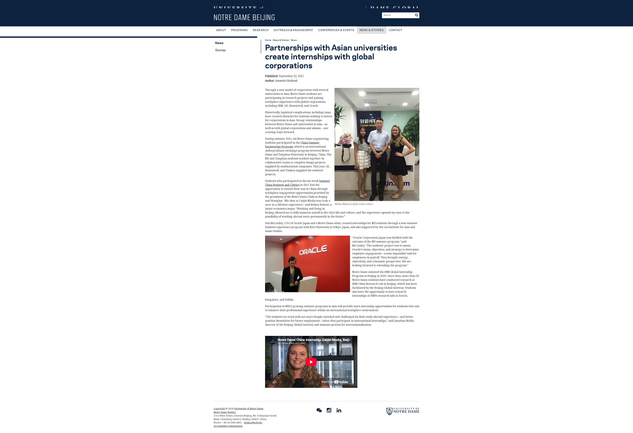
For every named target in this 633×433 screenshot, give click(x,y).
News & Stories (372, 30)
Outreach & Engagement (293, 30)
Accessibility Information (228, 426)
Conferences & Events (336, 30)
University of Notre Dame (248, 408)
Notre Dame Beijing (244, 17)
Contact (395, 30)
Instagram (330, 411)
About (221, 30)
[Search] (416, 15)
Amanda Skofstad (286, 80)
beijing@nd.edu (253, 422)
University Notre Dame (238, 4)
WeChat (320, 411)
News (294, 39)
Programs (239, 30)
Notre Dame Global (392, 4)
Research (261, 30)
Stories (220, 50)
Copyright (219, 408)
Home (268, 39)
